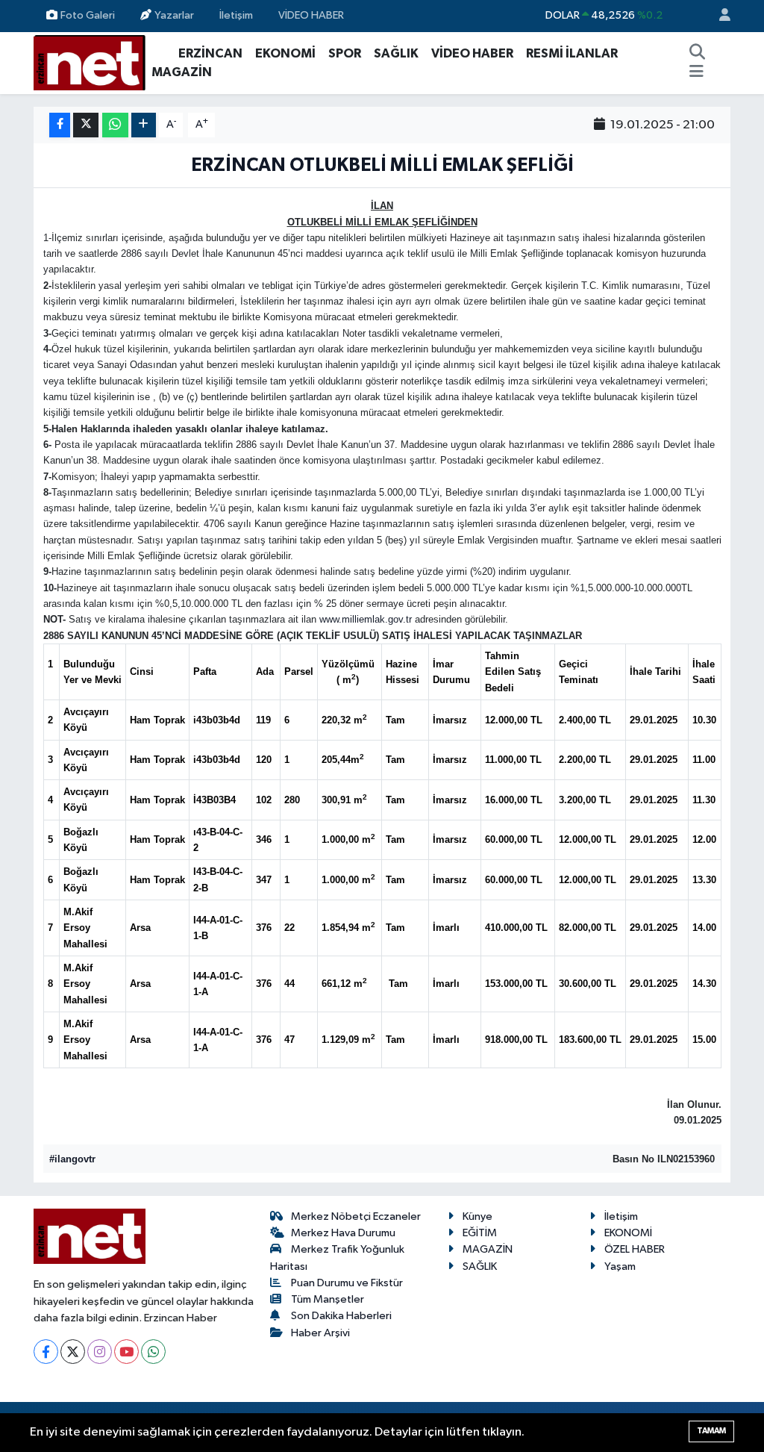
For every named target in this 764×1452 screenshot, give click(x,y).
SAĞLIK (396, 53)
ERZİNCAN (210, 53)
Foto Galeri (87, 15)
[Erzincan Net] (89, 62)
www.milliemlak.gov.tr (365, 619)
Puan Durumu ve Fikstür (347, 1283)
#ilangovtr (72, 1159)
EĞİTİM (480, 1232)
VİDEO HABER (311, 15)
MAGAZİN (181, 72)
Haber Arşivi (320, 1333)
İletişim (236, 15)
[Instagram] (99, 1351)
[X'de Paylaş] (85, 125)
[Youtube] (126, 1351)
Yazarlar (174, 15)
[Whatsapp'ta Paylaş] (115, 125)
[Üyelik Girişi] (718, 16)
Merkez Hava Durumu (343, 1232)
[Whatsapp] (153, 1351)
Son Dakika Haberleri (341, 1315)
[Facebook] (46, 1351)
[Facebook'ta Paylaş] (59, 125)
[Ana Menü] (696, 72)
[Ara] (697, 53)
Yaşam (620, 1266)
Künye (477, 1216)
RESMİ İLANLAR (572, 53)
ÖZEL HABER (634, 1249)
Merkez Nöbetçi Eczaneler (356, 1216)
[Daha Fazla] (143, 125)
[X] (72, 1351)
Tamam (711, 1431)
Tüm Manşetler (327, 1299)
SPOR (344, 53)
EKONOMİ (285, 53)
